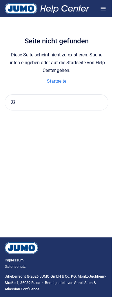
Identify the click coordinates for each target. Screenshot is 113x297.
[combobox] (56, 102)
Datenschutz (15, 266)
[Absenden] (13, 102)
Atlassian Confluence (22, 289)
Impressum (14, 260)
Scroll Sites (83, 283)
